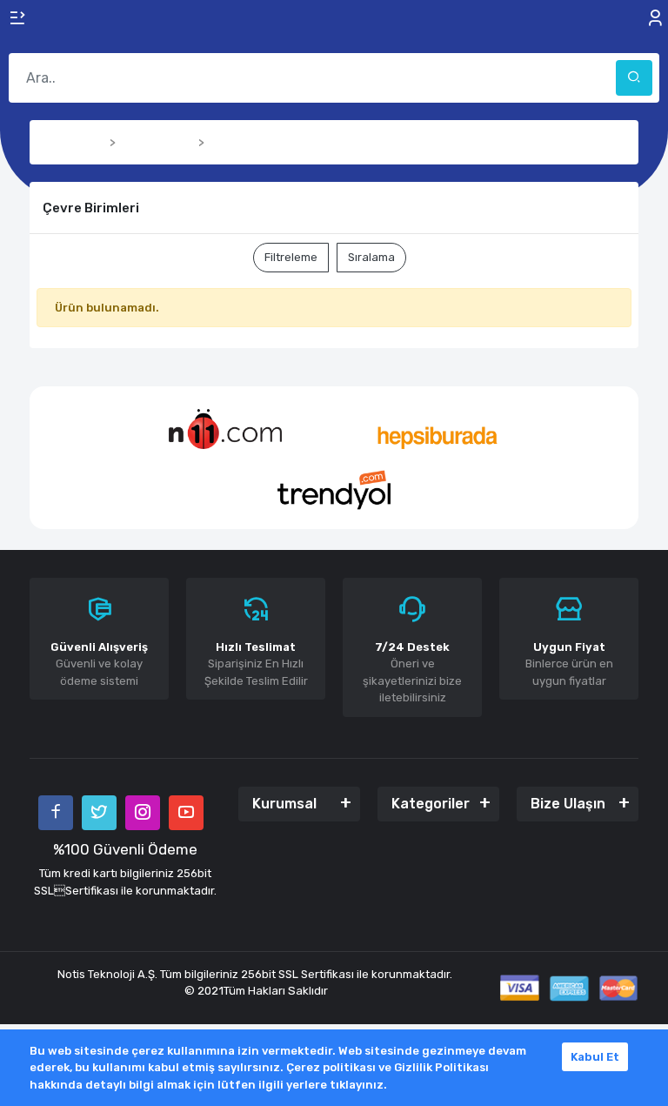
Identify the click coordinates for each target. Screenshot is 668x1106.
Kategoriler (430, 803)
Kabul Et (595, 1056)
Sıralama (371, 257)
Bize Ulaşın (568, 803)
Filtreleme (290, 257)
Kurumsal (284, 803)
